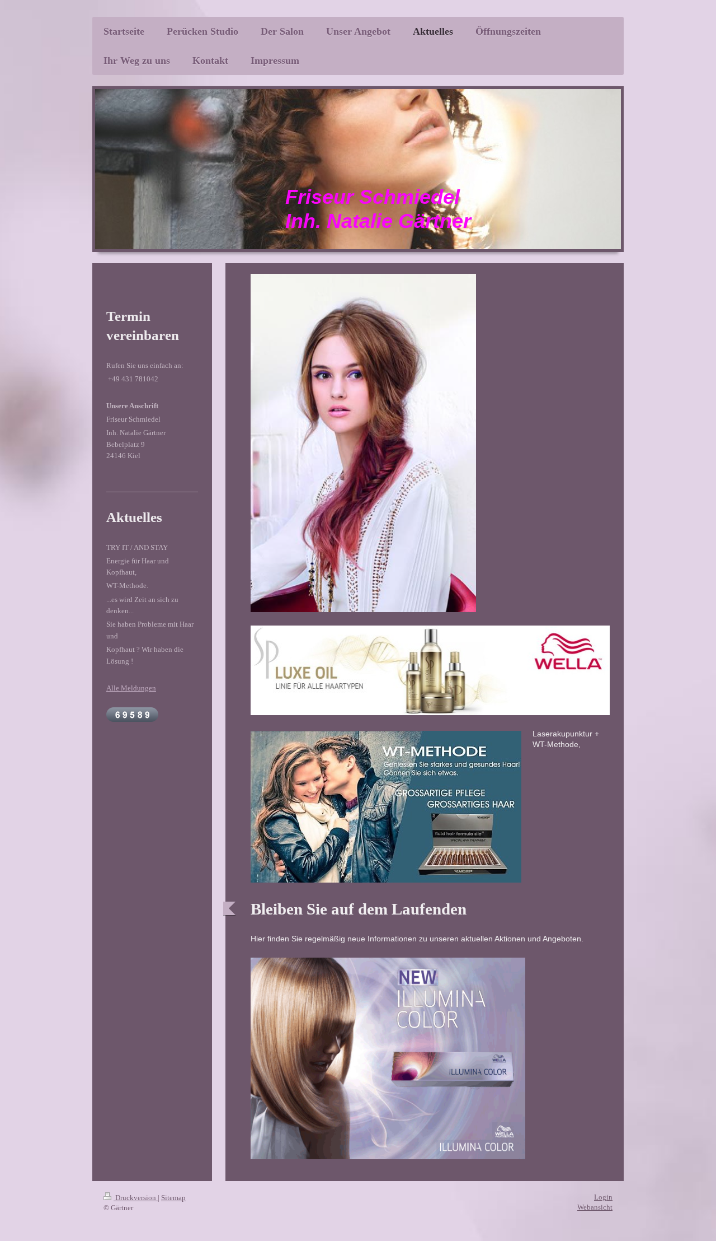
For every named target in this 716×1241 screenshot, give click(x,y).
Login (603, 1197)
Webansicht (595, 1207)
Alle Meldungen (131, 688)
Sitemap (173, 1197)
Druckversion (136, 1197)
